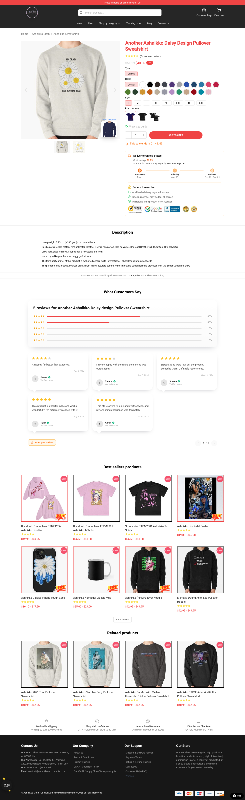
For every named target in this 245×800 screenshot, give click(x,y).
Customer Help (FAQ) (136, 771)
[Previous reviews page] (198, 443)
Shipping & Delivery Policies (139, 752)
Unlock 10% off (7, 785)
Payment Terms (134, 757)
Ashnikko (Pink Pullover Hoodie (143, 597)
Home (24, 34)
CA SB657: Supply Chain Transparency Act (95, 771)
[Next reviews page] (214, 443)
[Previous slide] (26, 90)
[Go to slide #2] (79, 147)
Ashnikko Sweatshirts (66, 34)
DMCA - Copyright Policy (86, 766)
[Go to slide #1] (62, 147)
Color (128, 79)
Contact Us (131, 766)
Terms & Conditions (84, 757)
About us (78, 752)
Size (127, 97)
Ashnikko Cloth (41, 34)
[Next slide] (114, 90)
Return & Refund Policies (138, 762)
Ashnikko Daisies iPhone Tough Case (43, 597)
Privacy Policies (82, 762)
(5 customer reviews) (151, 56)
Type (127, 68)
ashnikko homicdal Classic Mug (92, 597)
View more (122, 619)
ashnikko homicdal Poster (192, 526)
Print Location (132, 108)
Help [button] (239, 796)
